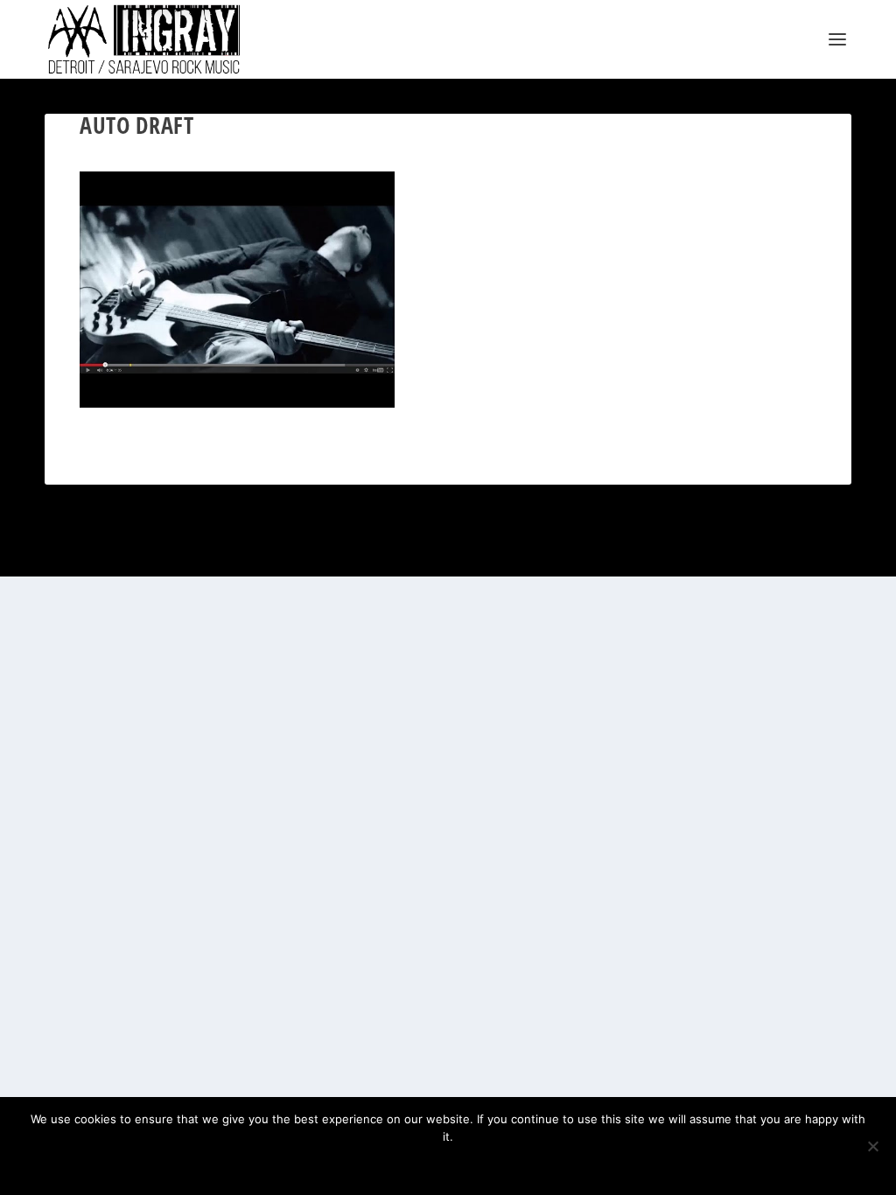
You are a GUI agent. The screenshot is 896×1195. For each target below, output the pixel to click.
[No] (872, 1146)
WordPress (238, 556)
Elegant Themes (129, 556)
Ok (390, 1166)
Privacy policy (475, 1166)
